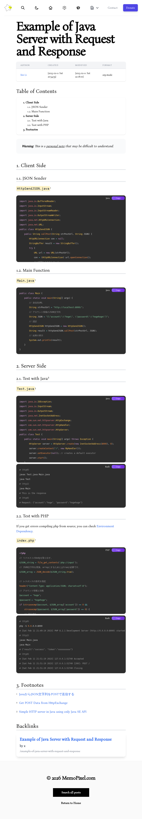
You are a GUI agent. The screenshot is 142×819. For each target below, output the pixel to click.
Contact (113, 8)
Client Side (32, 102)
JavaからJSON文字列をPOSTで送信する (46, 694)
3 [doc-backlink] (35, 388)
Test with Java (40, 120)
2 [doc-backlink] (48, 377)
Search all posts (71, 792)
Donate (130, 8)
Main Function (41, 111)
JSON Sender (39, 107)
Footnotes (32, 129)
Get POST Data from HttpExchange (43, 703)
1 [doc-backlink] (50, 187)
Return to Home (71, 803)
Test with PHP (40, 125)
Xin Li (23, 75)
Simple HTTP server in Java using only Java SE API (53, 712)
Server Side (32, 116)
